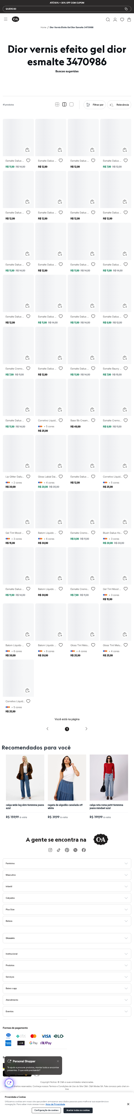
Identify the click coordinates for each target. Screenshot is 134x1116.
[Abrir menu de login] (115, 19)
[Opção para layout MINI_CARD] (57, 104)
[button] (108, 19)
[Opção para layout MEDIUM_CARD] (64, 104)
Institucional (11, 953)
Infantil (9, 886)
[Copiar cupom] (126, 9)
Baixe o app (11, 988)
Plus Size (10, 909)
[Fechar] (128, 1104)
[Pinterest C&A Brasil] (67, 850)
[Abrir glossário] (71, 938)
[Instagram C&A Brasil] (50, 850)
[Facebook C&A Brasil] (84, 850)
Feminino (10, 863)
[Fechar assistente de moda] (58, 1061)
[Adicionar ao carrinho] (27, 149)
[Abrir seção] (72, 863)
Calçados (10, 898)
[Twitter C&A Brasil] (75, 850)
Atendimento (12, 1000)
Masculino (11, 875)
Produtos (10, 965)
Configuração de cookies (46, 1110)
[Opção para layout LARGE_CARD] (71, 104)
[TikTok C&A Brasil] (59, 850)
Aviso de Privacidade (55, 1104)
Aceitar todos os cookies (78, 1110)
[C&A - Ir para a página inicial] (15, 19)
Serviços (10, 976)
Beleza (9, 921)
